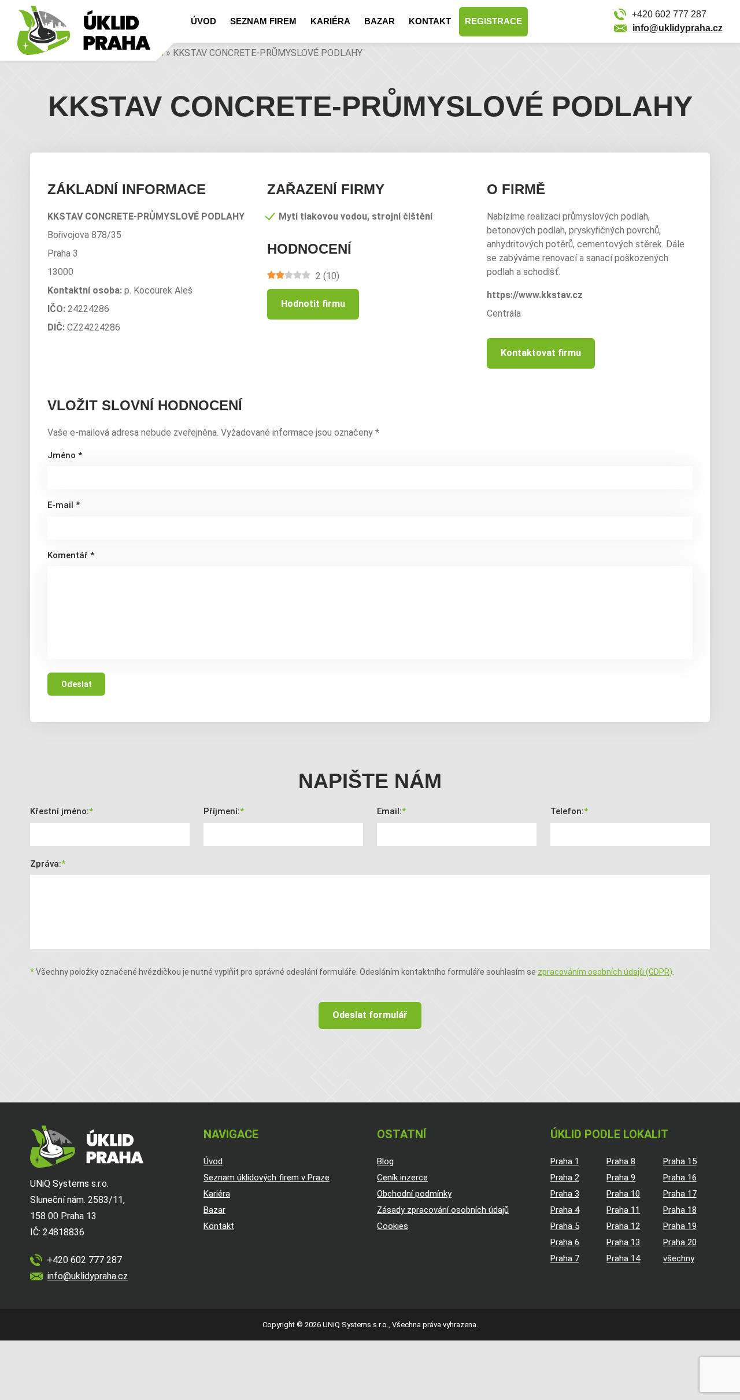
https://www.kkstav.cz (535, 294)
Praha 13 (623, 1242)
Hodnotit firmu (313, 303)
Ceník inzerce (402, 1177)
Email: (389, 811)
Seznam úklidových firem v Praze (267, 1177)
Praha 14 (623, 1258)
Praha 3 (564, 1194)
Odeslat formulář (370, 1014)
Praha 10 (623, 1194)
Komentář (70, 555)
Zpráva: (45, 864)
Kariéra (330, 21)
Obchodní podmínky (414, 1194)
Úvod (203, 21)
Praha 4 (564, 1210)
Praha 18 (680, 1210)
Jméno (64, 455)
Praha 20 (680, 1242)
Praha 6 (564, 1242)
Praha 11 (623, 1210)
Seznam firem (263, 21)
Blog (385, 1161)
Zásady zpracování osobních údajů (443, 1210)
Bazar (379, 21)
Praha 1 (564, 1161)
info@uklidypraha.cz (677, 28)
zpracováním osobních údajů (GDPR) (605, 971)
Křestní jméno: (59, 811)
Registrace (493, 21)
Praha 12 (623, 1226)
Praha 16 (680, 1177)
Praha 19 (680, 1226)
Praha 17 (680, 1194)
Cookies (392, 1226)
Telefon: (567, 811)
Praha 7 (564, 1258)
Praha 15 (680, 1161)
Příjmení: (222, 811)
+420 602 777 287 (669, 14)
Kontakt (430, 21)
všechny (678, 1258)
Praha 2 (564, 1177)
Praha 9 (620, 1177)
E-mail (63, 505)
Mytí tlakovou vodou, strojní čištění (355, 216)
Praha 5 (564, 1226)
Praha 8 (620, 1161)
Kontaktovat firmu (541, 352)
